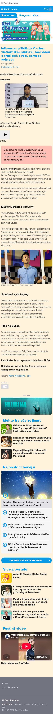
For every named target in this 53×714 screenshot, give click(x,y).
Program (24, 15)
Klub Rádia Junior (10, 67)
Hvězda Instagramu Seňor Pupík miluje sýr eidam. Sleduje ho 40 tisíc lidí (32, 440)
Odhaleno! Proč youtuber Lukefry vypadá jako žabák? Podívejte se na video (30, 428)
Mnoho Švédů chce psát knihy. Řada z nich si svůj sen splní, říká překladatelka (31, 602)
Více (36, 15)
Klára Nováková (9, 169)
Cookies (17, 704)
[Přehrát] (5, 134)
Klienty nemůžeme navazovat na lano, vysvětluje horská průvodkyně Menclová (32, 589)
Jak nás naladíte (10, 687)
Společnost (8, 15)
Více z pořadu (15, 569)
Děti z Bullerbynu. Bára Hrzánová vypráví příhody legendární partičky (28, 547)
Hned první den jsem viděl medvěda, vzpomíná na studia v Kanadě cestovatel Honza (31, 614)
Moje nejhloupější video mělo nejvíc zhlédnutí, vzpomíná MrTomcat (30, 453)
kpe (29, 376)
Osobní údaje (30, 704)
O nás (5, 683)
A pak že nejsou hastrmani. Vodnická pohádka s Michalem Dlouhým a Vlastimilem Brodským (28, 514)
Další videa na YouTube (15, 663)
